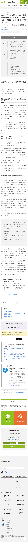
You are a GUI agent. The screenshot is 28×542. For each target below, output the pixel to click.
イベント (3, 488)
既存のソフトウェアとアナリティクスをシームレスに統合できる (18, 70)
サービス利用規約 (9, 528)
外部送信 (7, 532)
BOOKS (18, 488)
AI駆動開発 (8, 5)
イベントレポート (9, 32)
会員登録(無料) (14, 332)
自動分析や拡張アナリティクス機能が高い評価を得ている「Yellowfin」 (17, 42)
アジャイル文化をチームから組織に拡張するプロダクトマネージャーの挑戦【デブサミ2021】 (14, 357)
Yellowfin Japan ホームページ (10, 316)
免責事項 (7, 524)
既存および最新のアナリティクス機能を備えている (18, 67)
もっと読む (5, 359)
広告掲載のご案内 (21, 476)
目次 (14, 37)
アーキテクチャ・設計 (17, 5)
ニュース (3, 482)
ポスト (19, 339)
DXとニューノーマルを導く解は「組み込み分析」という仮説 (17, 45)
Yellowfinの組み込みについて (10, 311)
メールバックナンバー (15, 439)
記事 (17, 482)
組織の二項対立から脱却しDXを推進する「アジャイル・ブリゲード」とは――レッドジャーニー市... (14, 350)
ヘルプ (7, 518)
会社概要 (7, 526)
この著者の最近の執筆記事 (14, 385)
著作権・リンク (8, 520)
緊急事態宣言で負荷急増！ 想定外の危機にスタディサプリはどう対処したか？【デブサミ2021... (14, 354)
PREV (4, 302)
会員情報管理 (8, 522)
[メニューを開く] (2, 2)
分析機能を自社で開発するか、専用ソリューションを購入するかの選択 (17, 51)
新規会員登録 (14, 443)
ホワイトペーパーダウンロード (11, 294)
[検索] (2, 5)
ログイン (11, 334)
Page (4, 43)
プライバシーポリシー (10, 530)
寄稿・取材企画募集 (7, 476)
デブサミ (3, 32)
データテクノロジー (16, 32)
